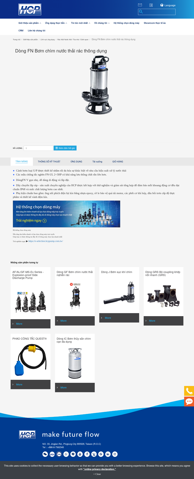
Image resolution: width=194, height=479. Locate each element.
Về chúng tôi (101, 23)
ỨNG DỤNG (76, 161)
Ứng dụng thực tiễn (55, 23)
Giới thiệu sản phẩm (28, 23)
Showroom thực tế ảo (155, 23)
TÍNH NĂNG (21, 161)
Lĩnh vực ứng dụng (48, 39)
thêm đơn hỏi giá (66, 148)
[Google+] (101, 454)
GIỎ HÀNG (117, 161)
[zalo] (59, 454)
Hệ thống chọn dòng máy (126, 23)
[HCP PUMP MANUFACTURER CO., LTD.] (40, 9)
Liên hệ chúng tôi (36, 30)
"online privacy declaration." (99, 469)
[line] (73, 454)
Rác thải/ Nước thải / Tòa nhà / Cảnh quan (72, 39)
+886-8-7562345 (56, 447)
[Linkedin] (108, 454)
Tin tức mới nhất (79, 23)
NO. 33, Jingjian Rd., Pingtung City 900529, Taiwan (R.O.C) (71, 443)
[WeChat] (45, 454)
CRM (20, 30)
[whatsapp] (66, 454)
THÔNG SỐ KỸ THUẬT (49, 161)
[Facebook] (87, 454)
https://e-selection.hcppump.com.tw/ (45, 241)
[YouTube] (80, 454)
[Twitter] (94, 454)
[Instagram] (115, 454)
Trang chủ (16, 39)
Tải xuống (97, 161)
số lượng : (18, 148)
